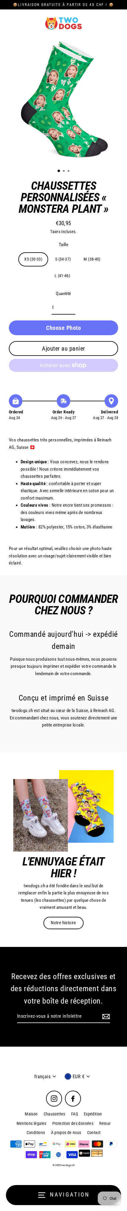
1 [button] (59, 171)
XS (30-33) (33, 259)
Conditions (36, 1132)
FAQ (74, 1114)
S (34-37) (63, 259)
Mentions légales (31, 1123)
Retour (104, 1123)
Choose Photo (63, 327)
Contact (94, 1132)
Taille (63, 244)
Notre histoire (63, 922)
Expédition (93, 1114)
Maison (31, 1114)
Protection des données (72, 1123)
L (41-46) (62, 275)
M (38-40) (92, 259)
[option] (63, 100)
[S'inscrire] (105, 1016)
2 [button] (64, 171)
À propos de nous (66, 1132)
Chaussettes (54, 1114)
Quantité (63, 293)
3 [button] (69, 171)
